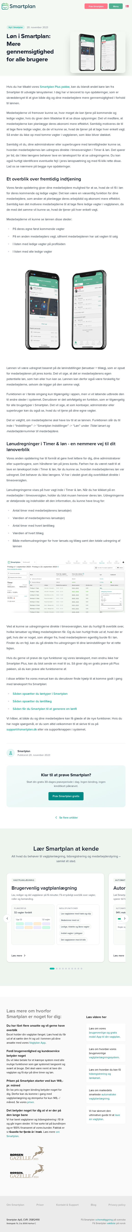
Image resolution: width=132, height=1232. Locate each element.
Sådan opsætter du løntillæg (32, 701)
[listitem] (55, 917)
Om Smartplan (15, 1205)
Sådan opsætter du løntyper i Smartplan (40, 693)
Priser (40, 1205)
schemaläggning (104, 1219)
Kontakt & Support (67, 1205)
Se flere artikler (68, 817)
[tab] (52, 968)
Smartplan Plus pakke (55, 86)
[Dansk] (127, 6)
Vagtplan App (37, 1042)
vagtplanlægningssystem (104, 1057)
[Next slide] (125, 918)
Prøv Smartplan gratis (66, 796)
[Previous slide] (7, 918)
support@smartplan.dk (22, 729)
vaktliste (111, 1223)
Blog (93, 1205)
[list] (66, 918)
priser (30, 1102)
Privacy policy (116, 1205)
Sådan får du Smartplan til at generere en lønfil (45, 709)
